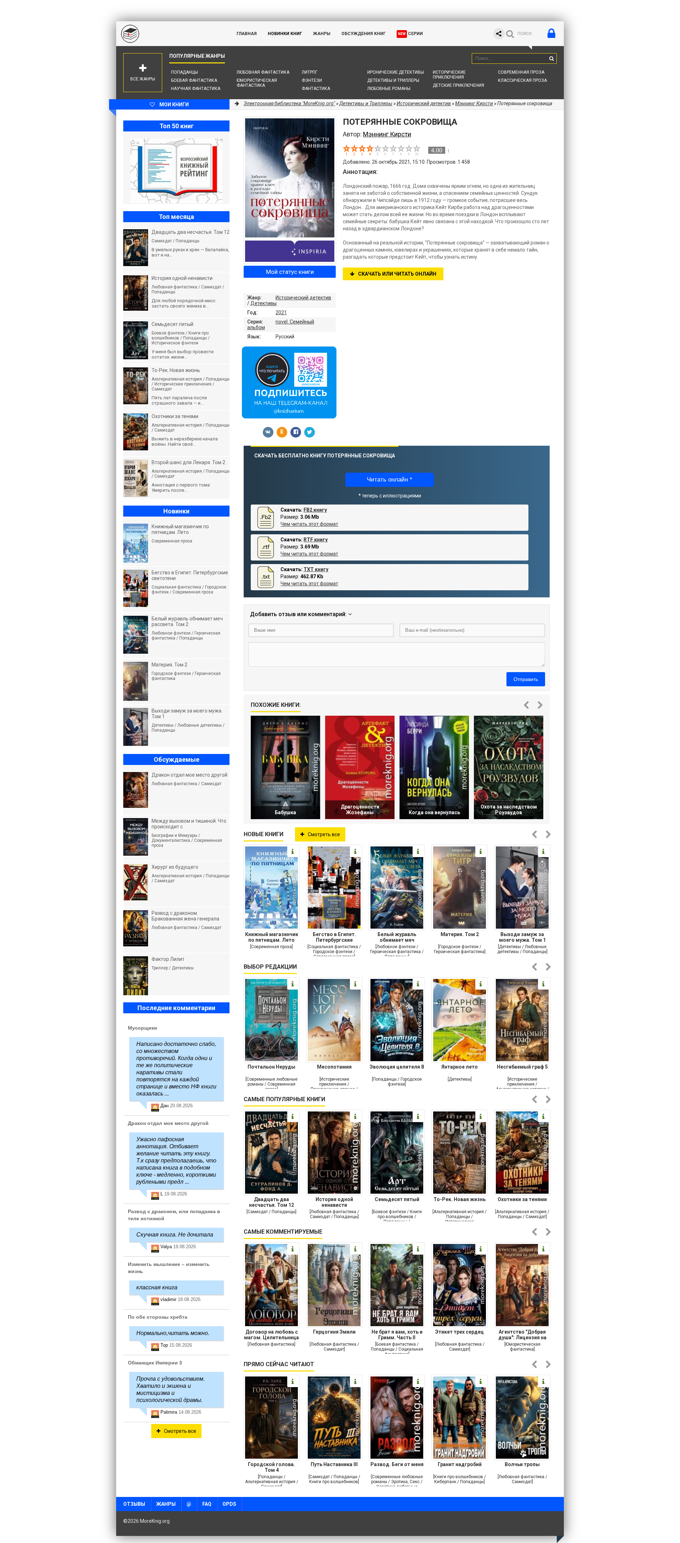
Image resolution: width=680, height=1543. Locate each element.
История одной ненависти (334, 1202)
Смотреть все (324, 834)
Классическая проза (522, 80)
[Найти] (551, 58)
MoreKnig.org (169, 33)
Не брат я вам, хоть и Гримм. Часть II (397, 1334)
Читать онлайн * (389, 479)
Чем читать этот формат (309, 524)
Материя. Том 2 (460, 934)
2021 (281, 312)
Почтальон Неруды (271, 1067)
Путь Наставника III (334, 1464)
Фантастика (316, 88)
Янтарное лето (459, 1067)
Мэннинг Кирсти (474, 103)
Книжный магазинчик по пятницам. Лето (271, 937)
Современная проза (521, 72)
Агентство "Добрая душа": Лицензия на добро (522, 1334)
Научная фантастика (195, 88)
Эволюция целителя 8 (397, 1067)
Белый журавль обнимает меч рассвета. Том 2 (396, 937)
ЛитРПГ (309, 72)
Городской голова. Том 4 (271, 1467)
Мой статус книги (290, 271)
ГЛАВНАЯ (247, 33)
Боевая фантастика (194, 80)
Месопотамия (334, 1067)
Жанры (321, 33)
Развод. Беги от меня (397, 1464)
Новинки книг (285, 33)
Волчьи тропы (522, 1464)
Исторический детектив (303, 297)
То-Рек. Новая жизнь (460, 1199)
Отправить (526, 679)
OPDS (229, 1504)
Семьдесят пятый (397, 1199)
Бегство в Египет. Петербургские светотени (334, 937)
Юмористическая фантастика (257, 83)
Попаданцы (184, 72)
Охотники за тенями (522, 1199)
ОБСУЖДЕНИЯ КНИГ (363, 33)
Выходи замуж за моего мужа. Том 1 (522, 937)
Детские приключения (458, 85)
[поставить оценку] (350, 150)
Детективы (263, 303)
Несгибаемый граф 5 (522, 1067)
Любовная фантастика (263, 72)
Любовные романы (388, 88)
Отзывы (134, 1504)
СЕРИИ (410, 33)
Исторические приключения (449, 75)
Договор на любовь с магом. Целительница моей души (271, 1334)
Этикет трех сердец (459, 1332)
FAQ (206, 1504)
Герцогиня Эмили (334, 1332)
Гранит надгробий (460, 1464)
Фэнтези (312, 80)
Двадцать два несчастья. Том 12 (271, 1202)
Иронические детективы (395, 72)
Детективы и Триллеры (393, 80)
